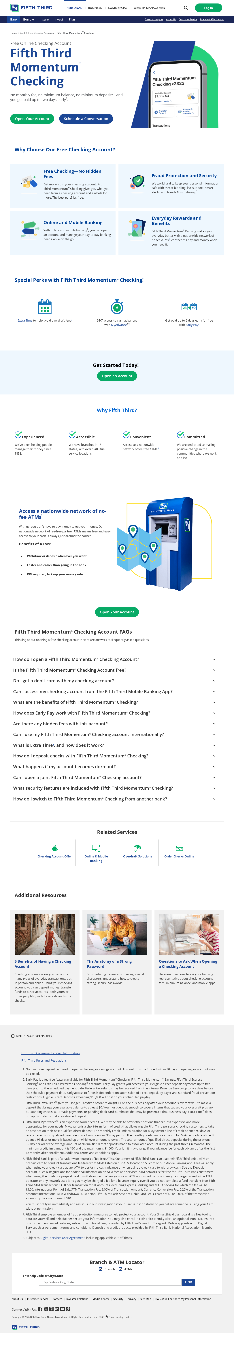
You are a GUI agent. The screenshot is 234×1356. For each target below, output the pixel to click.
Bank (13, 19)
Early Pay (192, 325)
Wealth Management (150, 8)
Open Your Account (32, 118)
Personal (74, 8)
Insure (44, 19)
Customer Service (188, 19)
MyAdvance (119, 325)
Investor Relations (77, 1299)
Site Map (145, 1299)
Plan (72, 19)
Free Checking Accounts (41, 33)
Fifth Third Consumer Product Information (50, 1053)
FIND (188, 1282)
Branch (109, 1269)
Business (95, 8)
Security (118, 1299)
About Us (171, 19)
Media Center (101, 1299)
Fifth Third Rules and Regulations (44, 1060)
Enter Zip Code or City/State (43, 1276)
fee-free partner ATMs (66, 531)
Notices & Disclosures (34, 1036)
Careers (57, 1299)
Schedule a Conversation (86, 118)
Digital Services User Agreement (62, 1238)
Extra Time (25, 320)
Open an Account (117, 375)
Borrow (28, 19)
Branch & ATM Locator (212, 19)
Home (14, 33)
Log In (208, 8)
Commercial (117, 8)
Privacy (131, 1299)
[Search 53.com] (185, 8)
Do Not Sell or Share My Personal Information (183, 1299)
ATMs (128, 1269)
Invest (58, 19)
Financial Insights (154, 19)
